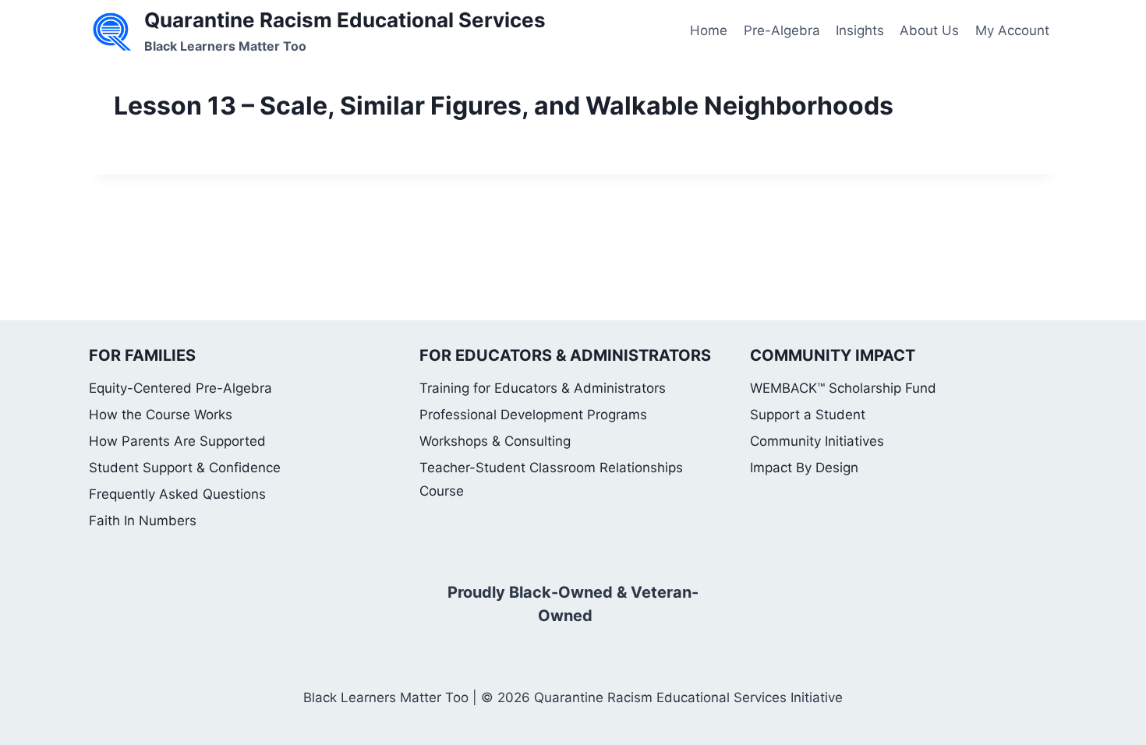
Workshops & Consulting (495, 441)
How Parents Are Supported (177, 441)
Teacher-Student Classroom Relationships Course (551, 480)
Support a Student (807, 414)
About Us (929, 30)
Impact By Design (804, 467)
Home (708, 30)
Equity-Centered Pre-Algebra (180, 388)
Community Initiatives (817, 441)
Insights (860, 30)
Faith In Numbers (142, 520)
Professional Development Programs (533, 414)
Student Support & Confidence (185, 467)
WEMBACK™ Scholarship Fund (843, 388)
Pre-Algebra (782, 30)
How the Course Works (160, 414)
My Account (1012, 30)
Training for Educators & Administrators (542, 388)
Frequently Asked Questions (177, 494)
